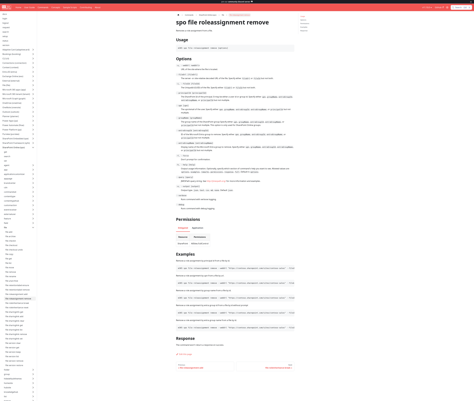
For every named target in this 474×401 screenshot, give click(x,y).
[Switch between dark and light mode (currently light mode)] (447, 7)
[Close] (471, 2)
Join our (235, 1)
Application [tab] (197, 227)
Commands (43, 7)
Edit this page (185, 354)
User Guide (29, 7)
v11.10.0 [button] (426, 7)
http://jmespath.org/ (216, 181)
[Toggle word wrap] (287, 268)
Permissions (304, 23)
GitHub (438, 7)
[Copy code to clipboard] (291, 48)
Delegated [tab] (183, 227)
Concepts (55, 7)
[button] (18, 50)
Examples (303, 27)
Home (18, 7)
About (97, 7)
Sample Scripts (70, 7)
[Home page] (178, 15)
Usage (302, 16)
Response (303, 31)
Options (303, 20)
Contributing (86, 7)
